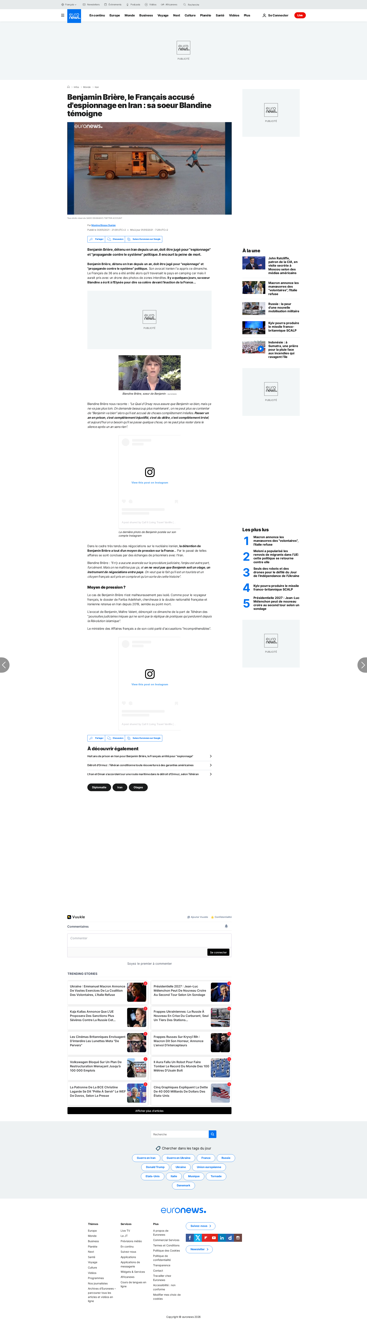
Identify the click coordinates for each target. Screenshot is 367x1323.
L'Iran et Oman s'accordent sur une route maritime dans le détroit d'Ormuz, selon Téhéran (143, 774)
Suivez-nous (128, 1251)
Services (126, 1224)
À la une (251, 250)
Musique (194, 1176)
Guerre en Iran (146, 1157)
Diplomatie (99, 787)
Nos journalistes (98, 1283)
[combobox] (204, 5)
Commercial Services (166, 1240)
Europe (115, 15)
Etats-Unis (153, 1176)
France (205, 1157)
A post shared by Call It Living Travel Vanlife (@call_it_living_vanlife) (161, 522)
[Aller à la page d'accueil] (74, 16)
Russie (226, 1157)
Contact (158, 1270)
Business (146, 15)
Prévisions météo (131, 1241)
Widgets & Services (133, 1271)
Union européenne (209, 1167)
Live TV (125, 1230)
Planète (205, 15)
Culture (190, 15)
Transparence (161, 1265)
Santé (220, 15)
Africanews (127, 1276)
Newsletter (198, 1249)
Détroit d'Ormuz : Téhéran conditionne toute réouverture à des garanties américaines (140, 765)
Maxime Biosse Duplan (103, 225)
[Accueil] (68, 87)
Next (176, 15)
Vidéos (234, 15)
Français (69, 4)
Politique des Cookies (166, 1250)
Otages (138, 787)
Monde (130, 15)
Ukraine (181, 1167)
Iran (97, 87)
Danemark (183, 1185)
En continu (97, 15)
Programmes (96, 1278)
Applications (128, 1257)
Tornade (216, 1176)
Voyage (163, 15)
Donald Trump (155, 1167)
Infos (76, 87)
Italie (174, 1176)
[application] (149, 168)
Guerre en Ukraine (178, 1157)
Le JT (124, 1235)
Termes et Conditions (166, 1245)
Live (300, 15)
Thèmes (93, 1224)
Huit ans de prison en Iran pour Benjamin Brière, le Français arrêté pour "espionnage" (140, 756)
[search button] (185, 5)
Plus (156, 1224)
